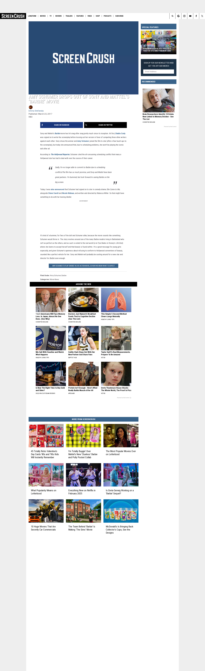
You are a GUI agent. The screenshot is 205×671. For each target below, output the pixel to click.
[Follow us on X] (202, 16)
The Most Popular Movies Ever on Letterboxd (121, 453)
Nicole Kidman (68, 193)
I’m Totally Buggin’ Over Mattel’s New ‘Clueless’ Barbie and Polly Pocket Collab (82, 454)
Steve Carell (53, 193)
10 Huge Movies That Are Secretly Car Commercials (43, 528)
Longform (32, 16)
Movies (43, 16)
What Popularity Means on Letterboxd (43, 492)
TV (50, 16)
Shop (98, 16)
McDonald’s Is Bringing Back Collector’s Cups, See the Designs (119, 529)
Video (90, 16)
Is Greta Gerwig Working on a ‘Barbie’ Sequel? (120, 492)
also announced (57, 189)
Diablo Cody (120, 133)
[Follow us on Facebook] (196, 16)
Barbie (57, 133)
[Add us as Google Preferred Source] (178, 16)
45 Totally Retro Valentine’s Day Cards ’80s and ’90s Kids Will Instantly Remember (45, 454)
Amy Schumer (83, 141)
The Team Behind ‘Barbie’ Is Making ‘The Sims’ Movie (81, 528)
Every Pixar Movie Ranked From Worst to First (156, 50)
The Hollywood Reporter (60, 154)
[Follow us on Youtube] (190, 16)
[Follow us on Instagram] (184, 16)
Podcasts (107, 16)
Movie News (54, 279)
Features (80, 16)
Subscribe (119, 16)
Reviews (58, 16)
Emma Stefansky (36, 111)
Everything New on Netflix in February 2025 (82, 492)
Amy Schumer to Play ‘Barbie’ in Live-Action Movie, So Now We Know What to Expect (83, 266)
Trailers (69, 16)
